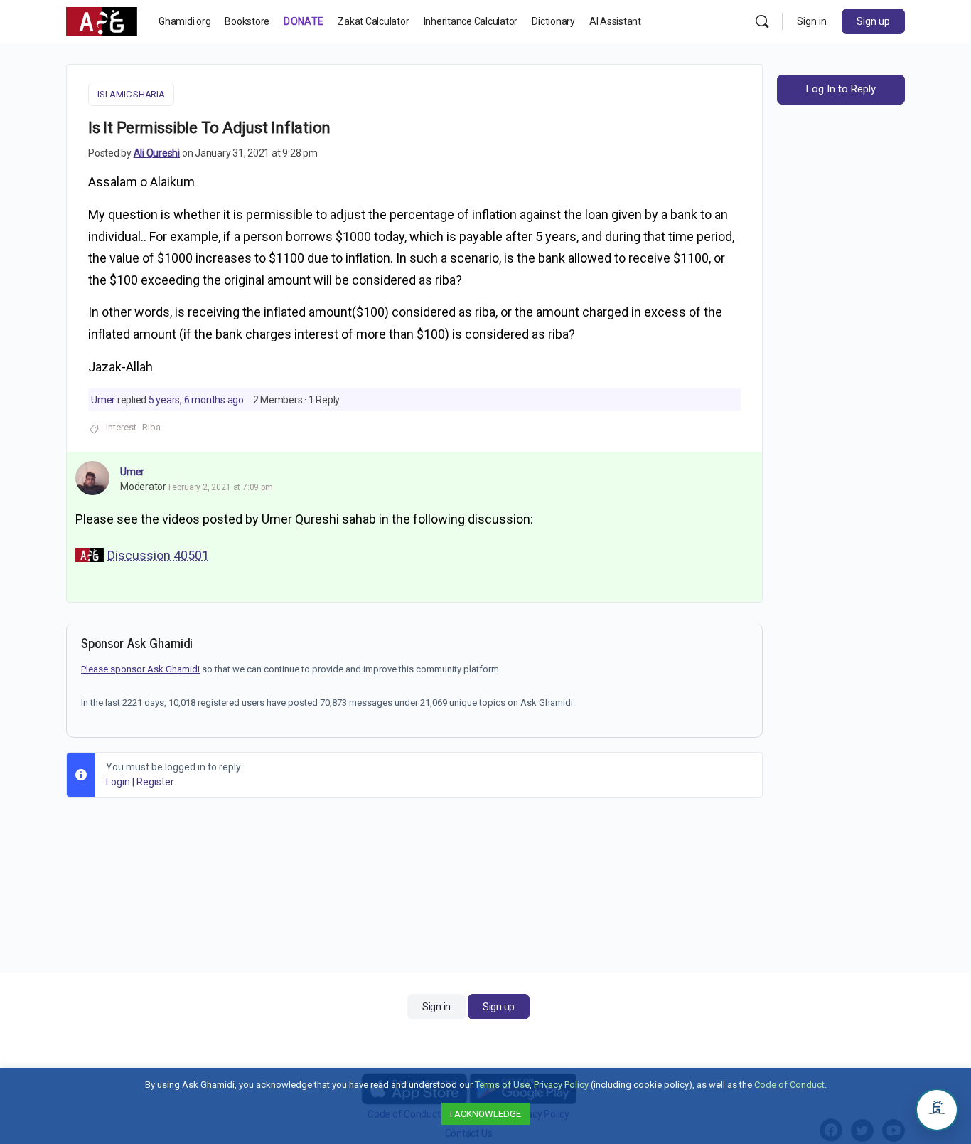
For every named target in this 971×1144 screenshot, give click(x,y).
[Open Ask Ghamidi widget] (937, 1110)
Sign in (812, 21)
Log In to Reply (841, 89)
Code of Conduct (789, 1084)
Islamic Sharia (131, 94)
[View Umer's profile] (92, 478)
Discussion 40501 (158, 555)
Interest (121, 427)
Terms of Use (502, 1084)
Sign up (873, 21)
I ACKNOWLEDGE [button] (485, 1113)
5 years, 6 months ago (196, 400)
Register (155, 782)
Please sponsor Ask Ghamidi (140, 669)
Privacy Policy (561, 1084)
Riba (151, 427)
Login (118, 782)
